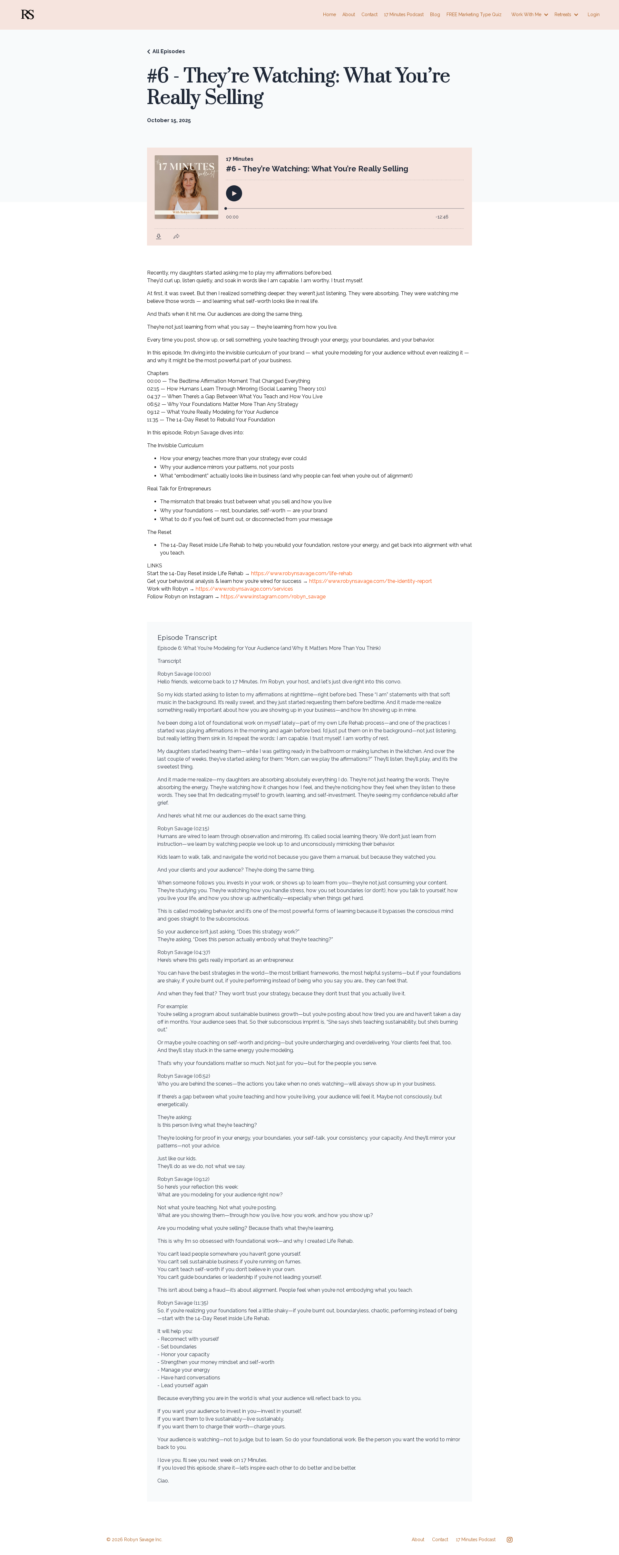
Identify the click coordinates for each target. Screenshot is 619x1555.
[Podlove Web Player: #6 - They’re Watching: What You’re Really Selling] (309, 197)
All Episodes (168, 51)
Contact (369, 14)
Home (329, 14)
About (348, 14)
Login (594, 14)
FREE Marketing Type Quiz (474, 14)
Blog (435, 14)
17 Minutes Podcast (404, 14)
